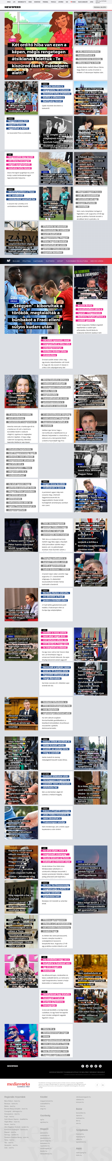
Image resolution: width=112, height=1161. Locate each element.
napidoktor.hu (45, 1146)
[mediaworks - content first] (18, 1085)
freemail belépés (100, 7)
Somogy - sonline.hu (11, 1135)
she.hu (78, 1123)
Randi (74, 2)
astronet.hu (44, 1133)
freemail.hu (80, 1134)
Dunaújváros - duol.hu (12, 1114)
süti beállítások (84, 1072)
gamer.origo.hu (45, 1141)
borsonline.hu (81, 1113)
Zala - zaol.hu (9, 1148)
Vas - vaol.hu (8, 1142)
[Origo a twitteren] (87, 1066)
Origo (8, 2)
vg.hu (42, 1119)
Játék (91, 2)
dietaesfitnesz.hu (46, 1154)
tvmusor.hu (80, 1102)
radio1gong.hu (81, 1152)
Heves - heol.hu (9, 1124)
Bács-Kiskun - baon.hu (12, 1101)
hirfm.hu (79, 1155)
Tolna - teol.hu (9, 1140)
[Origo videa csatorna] (95, 1066)
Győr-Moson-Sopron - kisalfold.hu (16, 1119)
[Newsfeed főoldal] (12, 1066)
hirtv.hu (42, 1106)
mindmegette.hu (46, 1148)
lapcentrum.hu (81, 1142)
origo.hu (43, 1109)
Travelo (53, 2)
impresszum (93, 1072)
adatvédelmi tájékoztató (56, 1072)
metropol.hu (80, 1118)
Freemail (45, 2)
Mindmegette (22, 2)
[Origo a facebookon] (82, 1066)
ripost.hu (79, 1115)
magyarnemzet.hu (46, 1101)
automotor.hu (44, 1135)
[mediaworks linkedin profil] (103, 1085)
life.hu (78, 1121)
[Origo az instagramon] (91, 1066)
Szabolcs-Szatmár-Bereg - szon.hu (16, 1137)
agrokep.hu (44, 1122)
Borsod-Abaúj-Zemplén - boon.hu (16, 1109)
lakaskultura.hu (45, 1138)
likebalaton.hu (45, 1143)
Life (14, 2)
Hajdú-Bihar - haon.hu (12, 1122)
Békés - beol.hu (9, 1106)
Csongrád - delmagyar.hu (13, 1111)
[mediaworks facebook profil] (97, 1085)
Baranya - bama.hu (11, 1103)
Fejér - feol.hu (9, 1116)
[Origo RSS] (100, 1066)
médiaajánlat (101, 1072)
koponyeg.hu (80, 1137)
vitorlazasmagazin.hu (83, 1097)
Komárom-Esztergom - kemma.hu (16, 1129)
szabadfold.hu (45, 1103)
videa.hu (79, 1139)
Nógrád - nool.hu (10, 1132)
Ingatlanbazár (83, 2)
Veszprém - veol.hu (11, 1145)
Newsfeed (37, 2)
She (67, 2)
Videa (30, 2)
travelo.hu (43, 1151)
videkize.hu (80, 1099)
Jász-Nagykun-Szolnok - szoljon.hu (16, 1127)
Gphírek (60, 2)
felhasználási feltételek (71, 1072)
